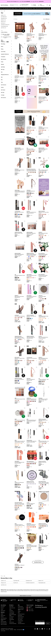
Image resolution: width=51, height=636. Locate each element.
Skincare (16, 8)
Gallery (10, 609)
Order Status (11, 610)
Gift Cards (44, 8)
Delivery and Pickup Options (20, 609)
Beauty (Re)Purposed (4, 622)
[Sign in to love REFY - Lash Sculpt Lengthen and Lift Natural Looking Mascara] (48, 534)
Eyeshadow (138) (4, 18)
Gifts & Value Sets (39, 8)
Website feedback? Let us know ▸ (25, 595)
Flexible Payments (20, 620)
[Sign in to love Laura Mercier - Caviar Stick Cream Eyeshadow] (25, 304)
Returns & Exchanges (21, 607)
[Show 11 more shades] (24, 58)
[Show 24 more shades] (24, 317)
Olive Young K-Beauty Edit (7, 8)
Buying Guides (20, 615)
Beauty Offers (11, 618)
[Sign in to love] (48, 23)
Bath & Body (27, 8)
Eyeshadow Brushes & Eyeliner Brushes (29, 589)
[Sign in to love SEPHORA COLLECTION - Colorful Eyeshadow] (36, 44)
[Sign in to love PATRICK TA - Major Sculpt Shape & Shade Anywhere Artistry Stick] (48, 346)
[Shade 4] (32, 37)
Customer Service (20, 606)
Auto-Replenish (11, 616)
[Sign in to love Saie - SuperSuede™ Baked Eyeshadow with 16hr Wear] (36, 137)
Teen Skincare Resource (21, 623)
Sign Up (47, 623)
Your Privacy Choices (20, 629)
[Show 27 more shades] (36, 193)
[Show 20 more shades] (48, 130)
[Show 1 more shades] (36, 37)
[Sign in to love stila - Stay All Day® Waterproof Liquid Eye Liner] (25, 263)
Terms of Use (7, 629)
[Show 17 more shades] (36, 256)
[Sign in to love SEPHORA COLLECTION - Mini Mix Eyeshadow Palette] (48, 512)
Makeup (13, 8)
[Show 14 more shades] (36, 130)
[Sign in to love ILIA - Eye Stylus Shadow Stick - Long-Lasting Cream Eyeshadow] (48, 429)
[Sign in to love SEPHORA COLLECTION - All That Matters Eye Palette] (25, 23)
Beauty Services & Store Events (12, 615)
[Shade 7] (29, 38)
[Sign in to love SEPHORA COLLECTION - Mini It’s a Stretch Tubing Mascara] (25, 221)
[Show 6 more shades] (48, 256)
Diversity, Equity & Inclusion (3, 620)
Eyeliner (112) (3, 15)
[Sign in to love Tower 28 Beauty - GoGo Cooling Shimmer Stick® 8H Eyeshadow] (36, 263)
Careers (2, 609)
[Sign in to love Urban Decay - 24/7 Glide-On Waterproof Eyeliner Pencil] (36, 179)
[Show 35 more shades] (48, 484)
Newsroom (2, 607)
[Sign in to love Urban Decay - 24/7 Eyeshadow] (48, 491)
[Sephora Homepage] (4, 5)
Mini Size (30, 8)
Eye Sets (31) (3, 23)
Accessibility (19, 622)
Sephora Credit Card (12, 607)
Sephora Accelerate (3, 621)
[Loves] (47, 5)
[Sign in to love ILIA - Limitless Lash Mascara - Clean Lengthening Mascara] (48, 367)
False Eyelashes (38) (4, 26)
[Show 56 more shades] (48, 318)
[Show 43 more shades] (36, 57)
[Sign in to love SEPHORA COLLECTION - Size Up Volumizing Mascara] (25, 367)
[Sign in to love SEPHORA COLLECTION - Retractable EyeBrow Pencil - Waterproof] (48, 408)
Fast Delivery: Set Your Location (7, 37)
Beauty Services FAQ (21, 616)
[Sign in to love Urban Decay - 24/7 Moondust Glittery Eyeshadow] (48, 284)
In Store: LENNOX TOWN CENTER (7, 35)
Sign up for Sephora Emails (39, 621)
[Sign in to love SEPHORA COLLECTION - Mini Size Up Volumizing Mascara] (48, 450)
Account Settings (11, 613)
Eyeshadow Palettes (20, 590)
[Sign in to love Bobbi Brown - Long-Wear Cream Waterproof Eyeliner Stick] (25, 553)
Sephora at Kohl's (20, 618)
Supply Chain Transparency (2, 612)
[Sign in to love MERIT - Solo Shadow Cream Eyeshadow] (25, 408)
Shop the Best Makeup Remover (12, 589)
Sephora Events (3, 615)
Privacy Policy (3, 629)
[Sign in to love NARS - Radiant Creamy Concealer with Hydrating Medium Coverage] (25, 429)
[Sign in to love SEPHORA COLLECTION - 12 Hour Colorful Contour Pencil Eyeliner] (48, 65)
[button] (6, 42)
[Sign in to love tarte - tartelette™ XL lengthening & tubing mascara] (25, 470)
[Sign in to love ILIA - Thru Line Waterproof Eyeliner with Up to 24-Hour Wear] (48, 158)
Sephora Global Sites (4, 618)
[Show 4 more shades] (24, 421)
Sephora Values (3, 610)
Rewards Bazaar (11, 619)
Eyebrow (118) (3, 19)
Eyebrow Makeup (20, 589)
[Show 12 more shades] (48, 443)
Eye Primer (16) (3, 27)
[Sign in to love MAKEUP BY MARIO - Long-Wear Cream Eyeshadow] (36, 65)
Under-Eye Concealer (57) (5, 24)
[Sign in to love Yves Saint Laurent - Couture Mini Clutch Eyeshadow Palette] (36, 346)
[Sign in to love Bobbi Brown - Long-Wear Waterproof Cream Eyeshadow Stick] (48, 116)
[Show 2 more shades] (48, 172)
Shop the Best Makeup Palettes (12, 590)
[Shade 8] (30, 38)
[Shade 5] (33, 37)
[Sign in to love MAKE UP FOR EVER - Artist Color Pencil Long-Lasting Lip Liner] (48, 200)
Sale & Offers (48, 8)
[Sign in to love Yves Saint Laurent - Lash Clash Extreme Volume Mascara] (25, 200)
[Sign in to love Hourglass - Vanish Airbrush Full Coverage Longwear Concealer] (48, 304)
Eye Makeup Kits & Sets (39, 590)
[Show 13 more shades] (48, 79)
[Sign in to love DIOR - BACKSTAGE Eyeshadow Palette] (25, 387)
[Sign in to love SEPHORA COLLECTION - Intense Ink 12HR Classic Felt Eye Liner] (36, 304)
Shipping (19, 611)
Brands (34, 8)
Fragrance (20, 8)
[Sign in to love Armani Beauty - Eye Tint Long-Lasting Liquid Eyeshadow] (36, 116)
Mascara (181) (3, 21)
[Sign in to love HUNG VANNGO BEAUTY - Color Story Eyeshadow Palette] (36, 450)
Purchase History (11, 611)
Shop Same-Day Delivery (12, 623)
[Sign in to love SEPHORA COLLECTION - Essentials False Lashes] (36, 470)
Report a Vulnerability (4, 624)
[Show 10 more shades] (36, 78)
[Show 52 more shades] (24, 443)
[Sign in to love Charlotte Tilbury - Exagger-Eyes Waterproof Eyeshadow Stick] (36, 23)
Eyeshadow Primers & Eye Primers (29, 590)
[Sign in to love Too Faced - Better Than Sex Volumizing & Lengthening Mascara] (48, 325)
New (1, 8)
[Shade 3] (30, 37)
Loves (10, 620)
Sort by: (46, 19)
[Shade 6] (27, 38)
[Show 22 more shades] (24, 526)
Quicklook (20, 31)
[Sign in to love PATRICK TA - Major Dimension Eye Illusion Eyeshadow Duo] (48, 221)
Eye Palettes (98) (3, 16)
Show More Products (37, 562)
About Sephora (3, 606)
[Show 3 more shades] (36, 151)
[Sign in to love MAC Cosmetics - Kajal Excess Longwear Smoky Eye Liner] (25, 346)
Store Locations (20, 619)
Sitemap (15, 629)
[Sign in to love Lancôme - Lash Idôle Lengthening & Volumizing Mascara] (36, 491)
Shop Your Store (11, 622)
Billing (19, 612)
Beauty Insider (11, 606)
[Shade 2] (17, 36)
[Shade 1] (15, 36)
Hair (23, 8)
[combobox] (14, 5)
